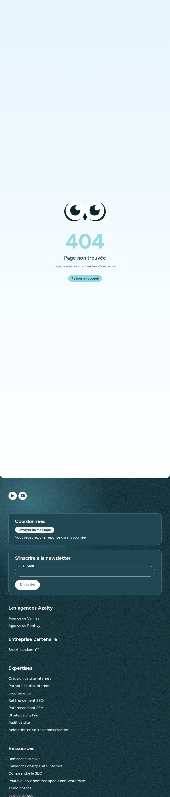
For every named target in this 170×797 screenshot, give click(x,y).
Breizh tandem (20, 649)
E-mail (28, 566)
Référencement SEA (25, 707)
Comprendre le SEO (25, 773)
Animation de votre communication (38, 729)
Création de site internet (29, 678)
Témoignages (19, 788)
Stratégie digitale (23, 715)
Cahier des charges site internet (35, 766)
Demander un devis (24, 759)
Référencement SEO (26, 700)
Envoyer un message (34, 530)
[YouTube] (22, 496)
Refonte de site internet (29, 685)
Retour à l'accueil (85, 278)
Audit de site (19, 722)
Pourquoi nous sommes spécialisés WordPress (47, 781)
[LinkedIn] (12, 496)
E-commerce (19, 693)
